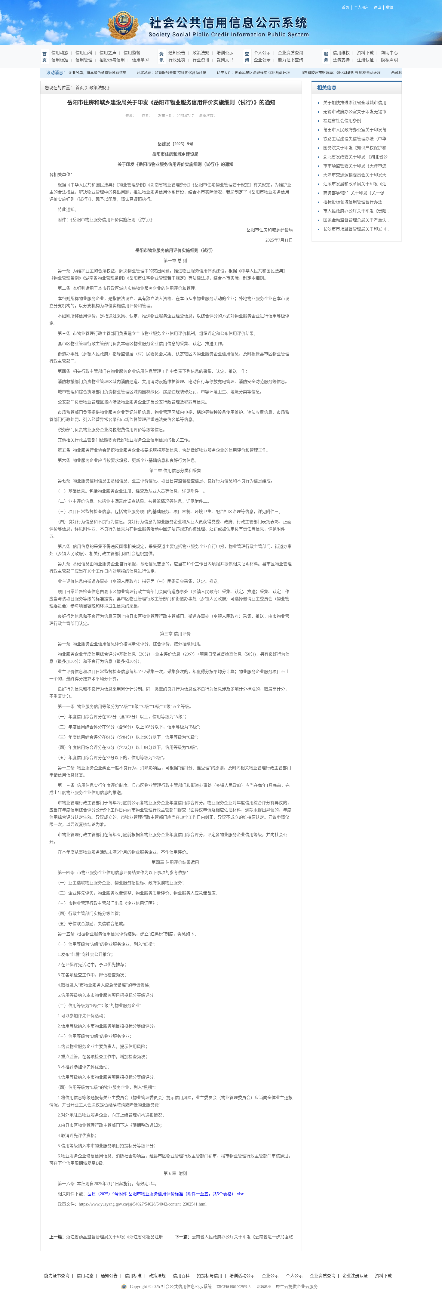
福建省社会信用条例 (342, 121)
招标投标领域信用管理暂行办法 (352, 202)
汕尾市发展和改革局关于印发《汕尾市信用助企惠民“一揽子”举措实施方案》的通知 (357, 184)
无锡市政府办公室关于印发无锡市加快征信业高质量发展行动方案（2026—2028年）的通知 (357, 112)
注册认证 (365, 60)
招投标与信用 (111, 60)
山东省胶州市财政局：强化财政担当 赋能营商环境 (334, 73)
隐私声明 (389, 60)
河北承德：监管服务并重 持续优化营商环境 (165, 73)
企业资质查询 (290, 53)
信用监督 (131, 53)
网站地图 (263, 1287)
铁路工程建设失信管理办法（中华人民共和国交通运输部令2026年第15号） (357, 139)
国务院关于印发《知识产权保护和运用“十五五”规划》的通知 (357, 148)
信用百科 (83, 53)
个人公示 (262, 53)
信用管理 (83, 60)
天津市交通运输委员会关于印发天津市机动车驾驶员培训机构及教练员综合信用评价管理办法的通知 (357, 175)
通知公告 (176, 53)
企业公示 (262, 60)
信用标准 (59, 60)
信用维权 (341, 53)
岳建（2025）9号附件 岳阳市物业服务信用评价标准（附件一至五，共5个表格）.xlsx (165, 1194)
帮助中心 (389, 53)
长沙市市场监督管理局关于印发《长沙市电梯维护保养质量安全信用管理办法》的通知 (357, 229)
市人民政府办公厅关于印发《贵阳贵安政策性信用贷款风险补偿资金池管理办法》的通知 (357, 211)
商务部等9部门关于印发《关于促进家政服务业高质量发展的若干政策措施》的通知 (357, 193)
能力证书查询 (290, 60)
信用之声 (107, 53)
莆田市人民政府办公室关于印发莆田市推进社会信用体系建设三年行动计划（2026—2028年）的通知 (357, 130)
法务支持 (341, 60)
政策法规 (200, 53)
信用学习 (140, 60)
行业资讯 (200, 60)
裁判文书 (224, 60)
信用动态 (59, 53)
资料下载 (365, 53)
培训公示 (224, 53)
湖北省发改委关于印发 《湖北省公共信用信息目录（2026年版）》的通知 (357, 157)
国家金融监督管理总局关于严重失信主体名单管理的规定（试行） (357, 220)
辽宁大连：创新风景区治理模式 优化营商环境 (246, 73)
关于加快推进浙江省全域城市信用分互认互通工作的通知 (357, 102)
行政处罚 (176, 60)
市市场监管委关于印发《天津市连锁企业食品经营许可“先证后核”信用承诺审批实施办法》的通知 (357, 166)
